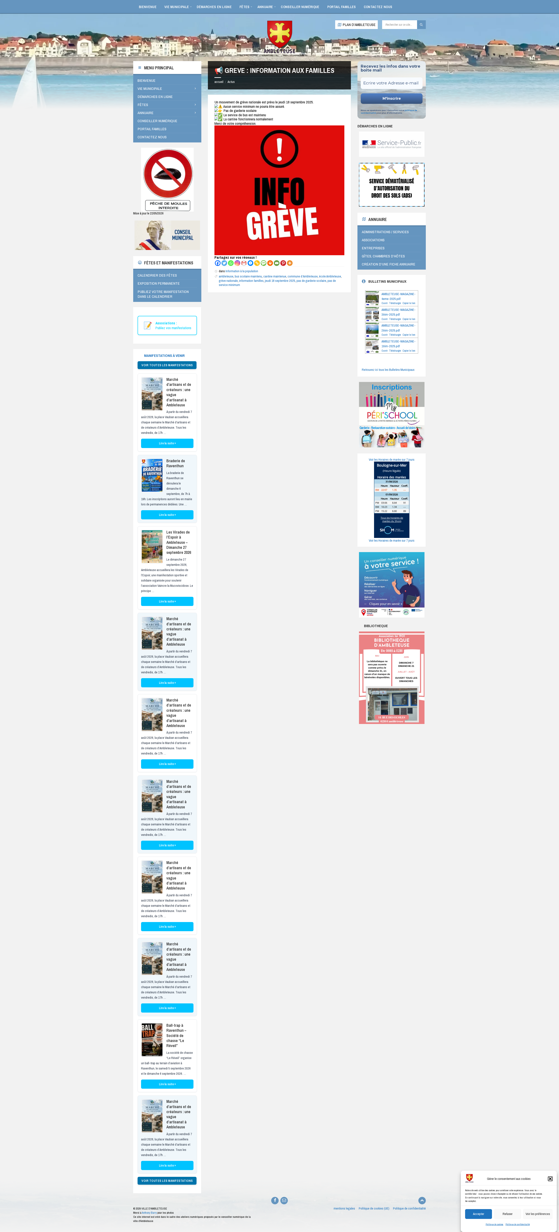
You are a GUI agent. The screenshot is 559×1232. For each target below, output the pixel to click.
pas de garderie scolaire (311, 281)
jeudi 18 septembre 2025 (280, 281)
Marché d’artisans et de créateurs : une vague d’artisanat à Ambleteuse (178, 392)
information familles (251, 281)
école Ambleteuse (330, 276)
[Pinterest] (283, 263)
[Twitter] (224, 263)
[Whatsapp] (231, 263)
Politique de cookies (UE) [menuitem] (374, 1208)
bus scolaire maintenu (248, 276)
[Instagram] (237, 263)
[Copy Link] (257, 263)
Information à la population (242, 271)
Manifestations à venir (164, 355)
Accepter (478, 1213)
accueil (218, 82)
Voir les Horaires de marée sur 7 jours (391, 459)
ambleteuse (226, 276)
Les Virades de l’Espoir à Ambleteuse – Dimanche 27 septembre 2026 (178, 542)
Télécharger (395, 303)
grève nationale (228, 281)
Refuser (507, 1213)
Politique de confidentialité (518, 1224)
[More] (290, 263)
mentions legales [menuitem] (344, 1208)
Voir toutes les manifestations (167, 365)
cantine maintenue (274, 276)
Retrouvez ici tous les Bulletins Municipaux (388, 370)
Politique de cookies (494, 1224)
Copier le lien (408, 303)
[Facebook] (218, 263)
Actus (231, 82)
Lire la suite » (167, 443)
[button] (550, 1179)
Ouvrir (384, 303)
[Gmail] (244, 263)
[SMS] (263, 263)
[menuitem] (147, 6)
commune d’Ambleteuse (303, 276)
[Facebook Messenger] (250, 263)
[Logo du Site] (279, 52)
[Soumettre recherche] (421, 24)
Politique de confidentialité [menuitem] (409, 1208)
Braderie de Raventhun (175, 463)
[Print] (270, 263)
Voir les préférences (538, 1213)
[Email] (277, 263)
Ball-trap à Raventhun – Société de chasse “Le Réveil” (176, 1036)
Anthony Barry (149, 1213)
